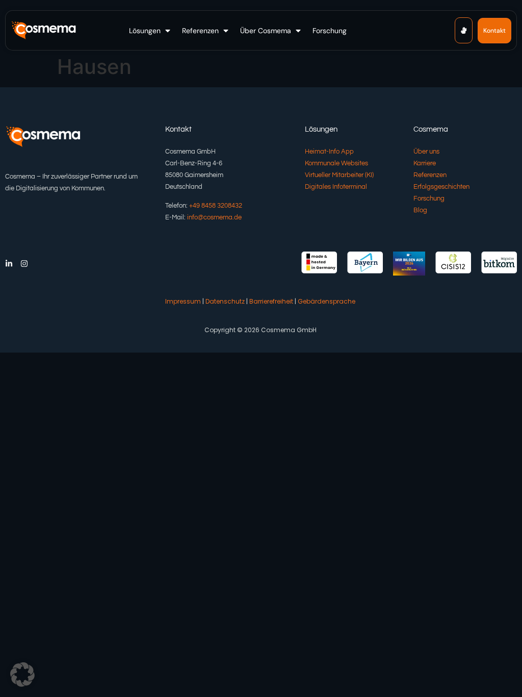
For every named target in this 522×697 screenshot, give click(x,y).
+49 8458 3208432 (215, 205)
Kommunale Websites (336, 163)
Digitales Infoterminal (336, 186)
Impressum (183, 301)
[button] (150, 30)
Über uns (426, 151)
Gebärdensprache (326, 301)
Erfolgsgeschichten (441, 186)
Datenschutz (225, 301)
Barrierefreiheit (271, 301)
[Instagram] (24, 263)
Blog (420, 210)
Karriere (424, 163)
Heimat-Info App (329, 151)
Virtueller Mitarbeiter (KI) (339, 175)
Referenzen (430, 175)
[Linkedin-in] (9, 263)
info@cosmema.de (214, 217)
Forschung (429, 198)
